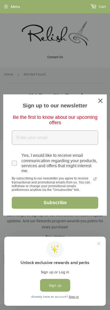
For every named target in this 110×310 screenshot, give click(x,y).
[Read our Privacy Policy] (95, 179)
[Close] (100, 100)
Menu (15, 7)
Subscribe (55, 202)
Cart (102, 7)
